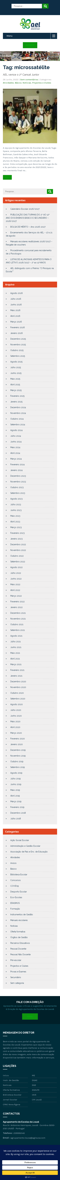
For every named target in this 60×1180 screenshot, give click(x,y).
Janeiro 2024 (16, 470)
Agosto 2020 (16, 704)
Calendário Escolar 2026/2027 (24, 209)
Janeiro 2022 (16, 607)
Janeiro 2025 (16, 402)
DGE (34, 1085)
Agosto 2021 (16, 636)
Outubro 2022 (17, 556)
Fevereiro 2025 (17, 396)
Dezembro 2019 (18, 750)
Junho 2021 (15, 647)
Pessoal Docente (18, 949)
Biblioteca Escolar (18, 874)
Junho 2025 (15, 373)
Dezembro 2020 (18, 681)
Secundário (15, 977)
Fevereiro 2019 (17, 807)
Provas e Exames (18, 971)
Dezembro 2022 (18, 544)
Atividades (8, 82)
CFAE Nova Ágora (11, 1104)
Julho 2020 (15, 710)
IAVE (34, 1094)
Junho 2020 (16, 716)
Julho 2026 (15, 299)
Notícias (27, 82)
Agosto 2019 (16, 773)
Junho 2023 (16, 510)
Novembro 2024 (18, 413)
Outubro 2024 (17, 419)
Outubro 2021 (16, 624)
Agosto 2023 (16, 499)
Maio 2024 (15, 447)
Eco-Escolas (16, 897)
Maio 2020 (15, 721)
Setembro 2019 (17, 767)
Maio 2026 (15, 310)
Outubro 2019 (16, 761)
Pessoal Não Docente (20, 954)
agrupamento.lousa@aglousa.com (27, 1138)
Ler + (7, 177)
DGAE (34, 1080)
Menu (10, 35)
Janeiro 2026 (16, 333)
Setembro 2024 (17, 424)
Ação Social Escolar (19, 840)
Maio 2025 (15, 379)
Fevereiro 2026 (17, 327)
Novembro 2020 (18, 687)
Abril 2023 (15, 521)
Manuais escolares (19, 920)
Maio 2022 (15, 584)
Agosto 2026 (16, 293)
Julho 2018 (15, 818)
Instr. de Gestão (11, 1080)
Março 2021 (15, 664)
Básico (18, 82)
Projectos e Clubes (41, 82)
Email (30, 1016)
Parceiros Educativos (20, 943)
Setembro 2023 (17, 493)
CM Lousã (37, 1099)
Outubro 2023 (17, 487)
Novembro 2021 (18, 619)
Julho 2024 (15, 436)
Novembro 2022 (18, 550)
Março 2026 (16, 322)
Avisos (13, 863)
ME (33, 1075)
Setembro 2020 (17, 698)
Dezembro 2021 (18, 613)
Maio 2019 (15, 790)
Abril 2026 (15, 316)
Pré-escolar (15, 960)
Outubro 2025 (16, 350)
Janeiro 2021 (16, 676)
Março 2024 (16, 459)
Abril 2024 (15, 453)
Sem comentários (29, 79)
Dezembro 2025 (18, 339)
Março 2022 (16, 596)
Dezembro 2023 (18, 476)
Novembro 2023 (18, 481)
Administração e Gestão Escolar (25, 846)
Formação (15, 909)
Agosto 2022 (16, 567)
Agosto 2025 (16, 362)
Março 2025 (16, 390)
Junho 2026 (16, 304)
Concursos (15, 880)
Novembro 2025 (18, 344)
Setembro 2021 (17, 630)
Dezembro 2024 (18, 407)
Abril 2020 (15, 727)
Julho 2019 (15, 778)
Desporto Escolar (18, 891)
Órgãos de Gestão (19, 937)
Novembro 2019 (18, 756)
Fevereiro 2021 (17, 670)
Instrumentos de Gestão (21, 914)
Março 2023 (16, 527)
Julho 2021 (15, 641)
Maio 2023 (15, 516)
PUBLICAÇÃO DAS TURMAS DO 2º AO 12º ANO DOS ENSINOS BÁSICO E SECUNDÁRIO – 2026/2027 (28, 218)
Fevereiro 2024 (17, 464)
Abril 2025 (15, 384)
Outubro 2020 (17, 693)
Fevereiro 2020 (17, 738)
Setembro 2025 (17, 356)
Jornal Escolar (10, 1099)
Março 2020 (16, 733)
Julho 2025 (15, 367)
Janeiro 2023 (16, 539)
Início (6, 1075)
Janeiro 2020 (16, 744)
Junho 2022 (16, 579)
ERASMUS (15, 903)
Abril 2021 (15, 659)
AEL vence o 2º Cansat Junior (21, 74)
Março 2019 (15, 801)
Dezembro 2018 (18, 813)
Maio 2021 (15, 653)
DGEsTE (35, 1090)
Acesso (30, 45)
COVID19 (14, 886)
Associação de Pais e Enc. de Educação (29, 852)
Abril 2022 (15, 590)
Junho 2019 (15, 784)
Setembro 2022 (17, 561)
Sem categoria (17, 983)
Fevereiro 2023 (17, 533)
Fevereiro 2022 (17, 601)
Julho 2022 (15, 573)
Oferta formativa (17, 931)
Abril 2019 (15, 796)
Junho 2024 (16, 441)
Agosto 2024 (16, 430)
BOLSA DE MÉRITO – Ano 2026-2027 (27, 227)
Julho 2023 (15, 504)
